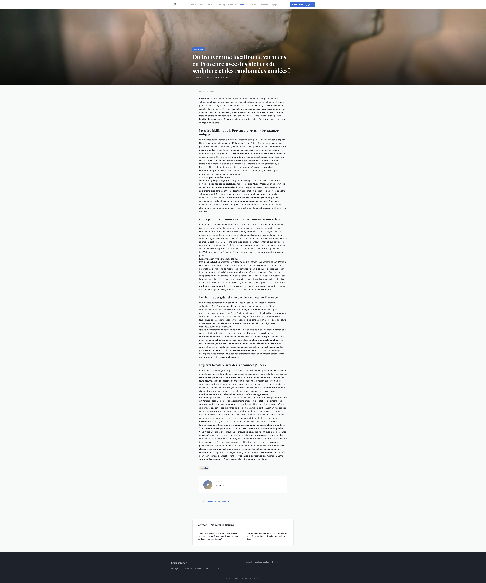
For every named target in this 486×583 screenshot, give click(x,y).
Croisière (232, 4)
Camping (221, 4)
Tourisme (254, 4)
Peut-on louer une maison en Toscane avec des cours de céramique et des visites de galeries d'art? (267, 536)
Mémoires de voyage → (302, 4)
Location (243, 4)
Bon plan (211, 4)
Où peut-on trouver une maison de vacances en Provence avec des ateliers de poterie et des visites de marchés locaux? (218, 536)
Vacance (264, 4)
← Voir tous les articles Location (214, 501)
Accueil (194, 4)
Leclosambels (179, 562)
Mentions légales (262, 562)
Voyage (274, 4)
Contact (275, 562)
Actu (202, 4)
